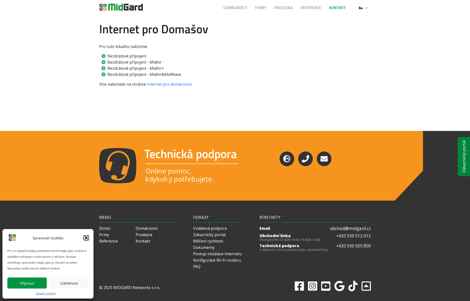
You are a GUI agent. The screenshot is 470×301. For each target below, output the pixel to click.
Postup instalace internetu (217, 253)
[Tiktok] (353, 286)
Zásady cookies (46, 293)
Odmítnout (69, 283)
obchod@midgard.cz (350, 228)
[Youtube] (325, 286)
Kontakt (337, 7)
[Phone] (305, 158)
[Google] (339, 286)
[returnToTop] (366, 286)
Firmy (260, 7)
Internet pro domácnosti (169, 84)
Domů (104, 228)
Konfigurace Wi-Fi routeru (217, 260)
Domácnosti (235, 7)
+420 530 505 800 (353, 246)
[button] (86, 237)
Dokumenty (204, 247)
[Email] (324, 158)
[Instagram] (312, 286)
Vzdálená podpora (210, 228)
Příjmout (27, 283)
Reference (311, 7)
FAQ (196, 266)
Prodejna (283, 7)
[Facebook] (299, 286)
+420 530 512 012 (353, 236)
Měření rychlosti (208, 241)
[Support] (287, 158)
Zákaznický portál (464, 156)
